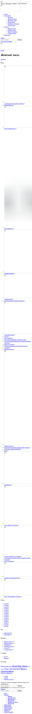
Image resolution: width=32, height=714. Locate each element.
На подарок (11, 22)
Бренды (10, 17)
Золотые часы (19, 665)
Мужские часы (12, 19)
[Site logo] (10, 11)
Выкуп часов (12, 28)
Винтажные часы (6, 666)
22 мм (6, 676)
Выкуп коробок (12, 32)
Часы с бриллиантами (12, 669)
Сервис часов (12, 33)
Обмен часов (12, 30)
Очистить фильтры (6, 673)
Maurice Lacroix (9, 679)
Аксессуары (11, 25)
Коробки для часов (13, 24)
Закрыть (3, 59)
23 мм (6, 678)
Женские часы (12, 20)
